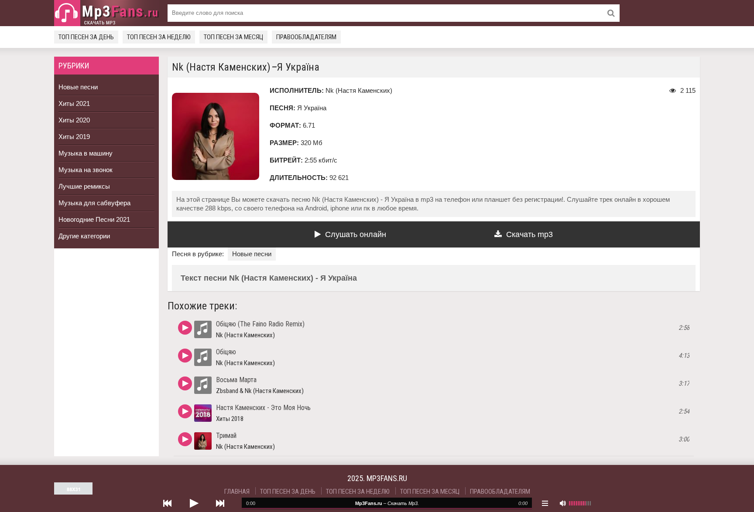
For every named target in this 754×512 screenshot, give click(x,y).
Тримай (226, 435)
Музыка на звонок (85, 169)
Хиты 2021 (74, 103)
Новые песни (78, 87)
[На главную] (106, 13)
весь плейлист (545, 503)
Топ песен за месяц (233, 37)
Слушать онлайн (355, 234)
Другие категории (84, 236)
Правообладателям (306, 37)
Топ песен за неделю (159, 37)
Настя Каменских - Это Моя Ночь (263, 407)
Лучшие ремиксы (84, 186)
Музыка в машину (85, 153)
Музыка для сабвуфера (94, 203)
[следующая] (220, 503)
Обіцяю (226, 352)
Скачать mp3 (529, 234)
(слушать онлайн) (185, 328)
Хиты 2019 (74, 136)
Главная (237, 491)
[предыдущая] (167, 503)
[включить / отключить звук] (562, 503)
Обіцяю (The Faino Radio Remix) (260, 324)
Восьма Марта (236, 380)
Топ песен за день (86, 37)
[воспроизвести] (194, 503)
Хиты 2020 (74, 120)
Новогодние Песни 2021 (94, 219)
